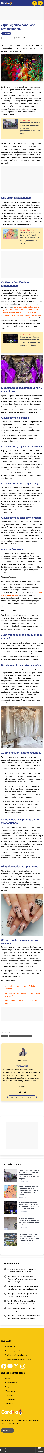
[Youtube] (10, 1366)
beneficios (4, 1036)
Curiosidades (6, 33)
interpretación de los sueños (17, 1036)
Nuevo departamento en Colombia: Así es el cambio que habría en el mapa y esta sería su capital (30, 237)
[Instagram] (22, 1366)
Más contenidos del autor (22, 1097)
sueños (29, 1036)
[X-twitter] (16, 1366)
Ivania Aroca (7, 38)
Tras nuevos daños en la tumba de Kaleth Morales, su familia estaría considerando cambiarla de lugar (21, 1279)
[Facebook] (3, 1366)
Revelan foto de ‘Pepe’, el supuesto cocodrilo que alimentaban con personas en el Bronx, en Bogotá (30, 128)
